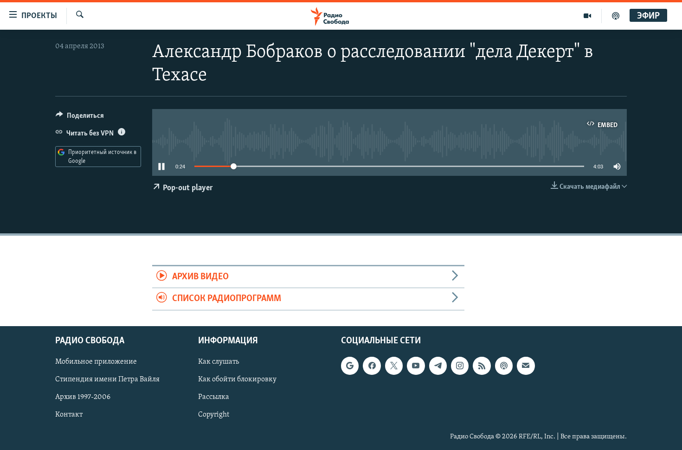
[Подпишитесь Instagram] (460, 365)
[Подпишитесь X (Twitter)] (394, 365)
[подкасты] (616, 16)
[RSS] (481, 365)
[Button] (80, 118)
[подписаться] (525, 365)
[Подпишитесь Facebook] (371, 365)
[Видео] (587, 16)
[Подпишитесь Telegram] (438, 365)
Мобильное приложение (96, 362)
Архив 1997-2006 (82, 397)
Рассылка (213, 397)
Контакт (69, 414)
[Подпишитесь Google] (350, 365)
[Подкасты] (504, 365)
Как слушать (218, 362)
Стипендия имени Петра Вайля (107, 379)
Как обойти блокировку (237, 379)
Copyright (213, 414)
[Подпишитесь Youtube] (416, 365)
